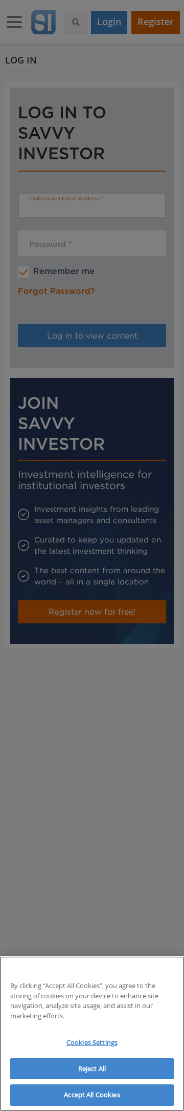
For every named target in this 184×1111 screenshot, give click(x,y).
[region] (92, 1033)
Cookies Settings (92, 1042)
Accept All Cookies (92, 1094)
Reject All (92, 1068)
